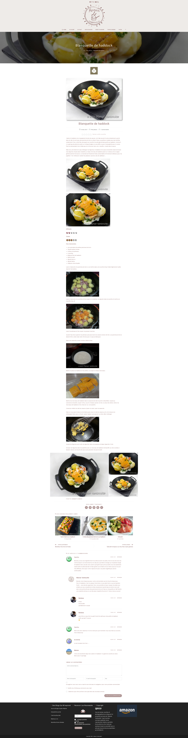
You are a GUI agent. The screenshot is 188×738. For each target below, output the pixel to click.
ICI (99, 142)
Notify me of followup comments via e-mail (80, 688)
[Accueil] (84, 50)
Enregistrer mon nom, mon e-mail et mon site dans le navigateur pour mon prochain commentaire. (93, 684)
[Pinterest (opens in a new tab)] (92, 2)
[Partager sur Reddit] (97, 507)
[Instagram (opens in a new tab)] (94, 2)
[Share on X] (86, 507)
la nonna (77, 640)
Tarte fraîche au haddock (67, 537)
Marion (76, 650)
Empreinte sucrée (56, 712)
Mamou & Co (54, 719)
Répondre (119, 557)
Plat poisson (94, 129)
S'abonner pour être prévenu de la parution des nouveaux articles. (86, 691)
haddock (80, 498)
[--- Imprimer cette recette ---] (94, 70)
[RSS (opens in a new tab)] (98, 2)
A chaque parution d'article (81, 720)
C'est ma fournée (55, 715)
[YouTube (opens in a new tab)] (96, 2)
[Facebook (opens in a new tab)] (90, 2)
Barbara (81, 598)
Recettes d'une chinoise (57, 722)
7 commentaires (105, 129)
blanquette (75, 498)
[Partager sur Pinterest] (94, 507)
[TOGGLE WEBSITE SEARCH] (126, 29)
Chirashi (120, 537)
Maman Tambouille (82, 578)
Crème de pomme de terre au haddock (94, 537)
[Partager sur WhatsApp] (101, 507)
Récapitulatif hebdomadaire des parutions (82, 723)
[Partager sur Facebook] (90, 507)
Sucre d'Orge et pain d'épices (59, 708)
